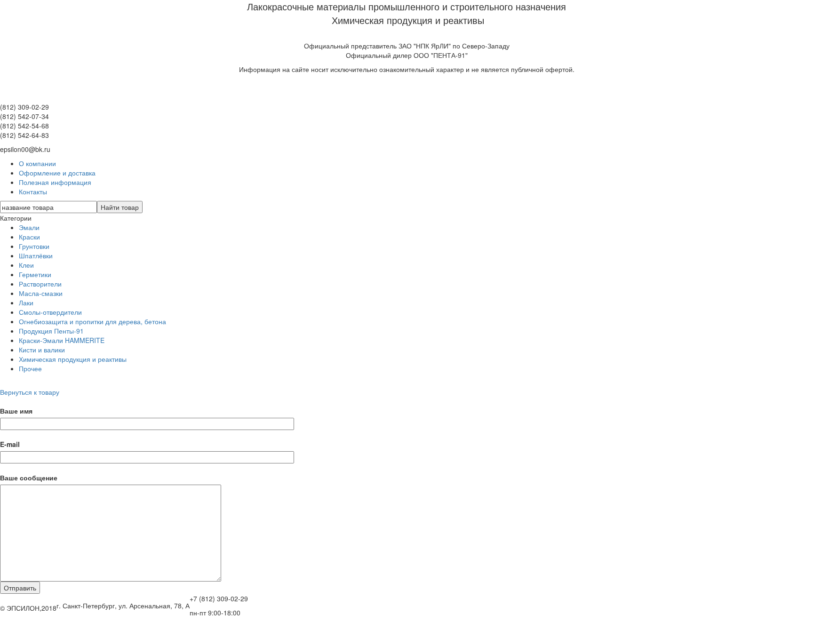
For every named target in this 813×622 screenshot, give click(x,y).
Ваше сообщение (28, 477)
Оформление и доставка (57, 172)
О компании (37, 163)
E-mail (10, 444)
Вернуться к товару (29, 392)
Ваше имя (16, 410)
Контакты (33, 191)
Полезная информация (55, 182)
